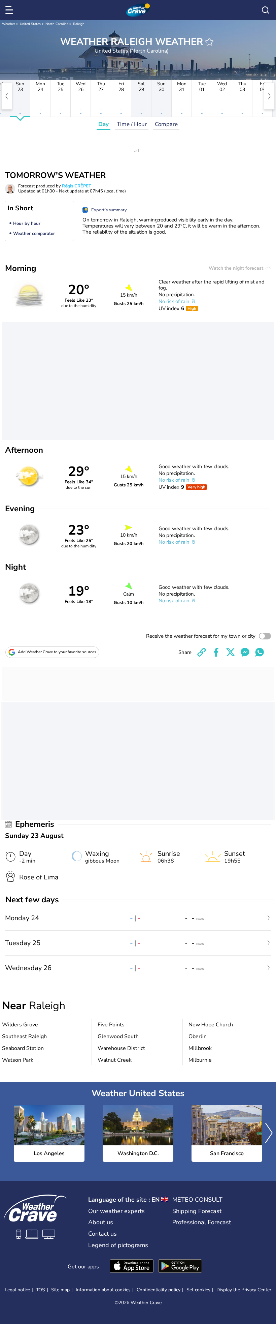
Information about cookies (103, 1290)
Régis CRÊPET (76, 186)
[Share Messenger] (245, 652)
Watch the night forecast (237, 268)
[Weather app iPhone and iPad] (131, 1266)
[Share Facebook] (216, 652)
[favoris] (209, 42)
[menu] (10, 10)
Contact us (102, 1234)
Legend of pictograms (118, 1245)
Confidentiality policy (158, 1290)
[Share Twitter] (230, 652)
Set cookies (198, 1290)
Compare (166, 124)
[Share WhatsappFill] (259, 652)
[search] (265, 10)
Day (103, 124)
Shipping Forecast (196, 1211)
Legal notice (17, 1290)
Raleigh (78, 24)
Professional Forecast (201, 1222)
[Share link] (201, 652)
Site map (60, 1290)
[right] (269, 96)
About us (100, 1222)
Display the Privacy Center (243, 1290)
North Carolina (56, 24)
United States (30, 24)
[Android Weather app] (180, 1266)
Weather (8, 24)
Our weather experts (116, 1211)
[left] (6, 96)
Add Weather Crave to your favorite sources (57, 652)
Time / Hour (132, 124)
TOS (40, 1290)
